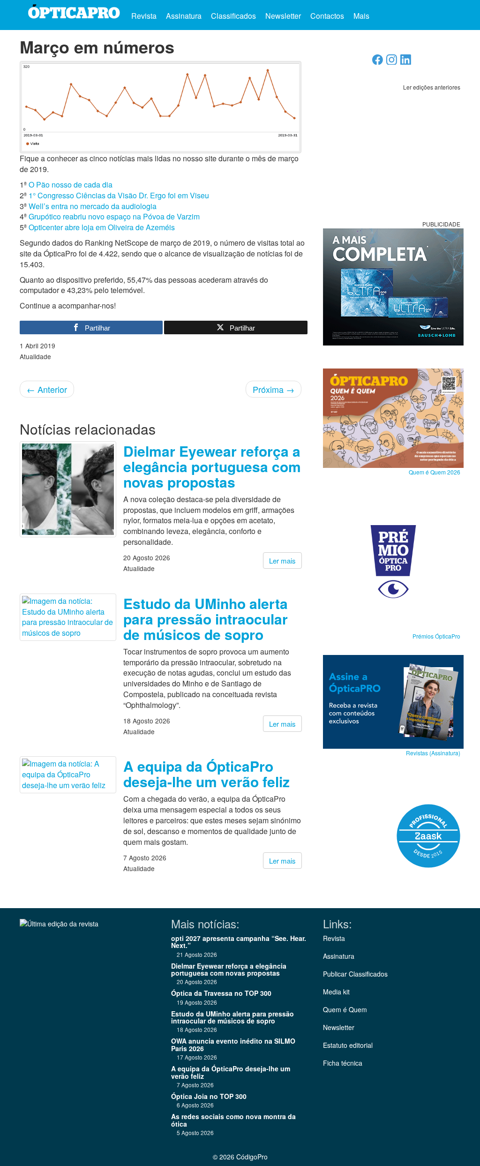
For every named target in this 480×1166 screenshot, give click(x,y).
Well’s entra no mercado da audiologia (93, 206)
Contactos (327, 15)
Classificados (233, 15)
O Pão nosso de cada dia (70, 184)
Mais (362, 15)
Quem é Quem (345, 1009)
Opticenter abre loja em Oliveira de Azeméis (102, 227)
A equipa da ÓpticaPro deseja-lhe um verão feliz (206, 773)
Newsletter (283, 15)
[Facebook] (377, 62)
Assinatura (184, 15)
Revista (144, 15)
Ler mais (282, 560)
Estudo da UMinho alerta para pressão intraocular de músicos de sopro (205, 618)
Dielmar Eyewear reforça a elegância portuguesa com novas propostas (212, 466)
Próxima (273, 389)
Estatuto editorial (348, 1045)
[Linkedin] (405, 62)
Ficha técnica (342, 1063)
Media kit (336, 991)
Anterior (47, 389)
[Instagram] (391, 62)
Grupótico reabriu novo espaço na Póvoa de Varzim (114, 216)
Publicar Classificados (355, 973)
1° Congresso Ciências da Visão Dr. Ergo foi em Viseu (119, 195)
